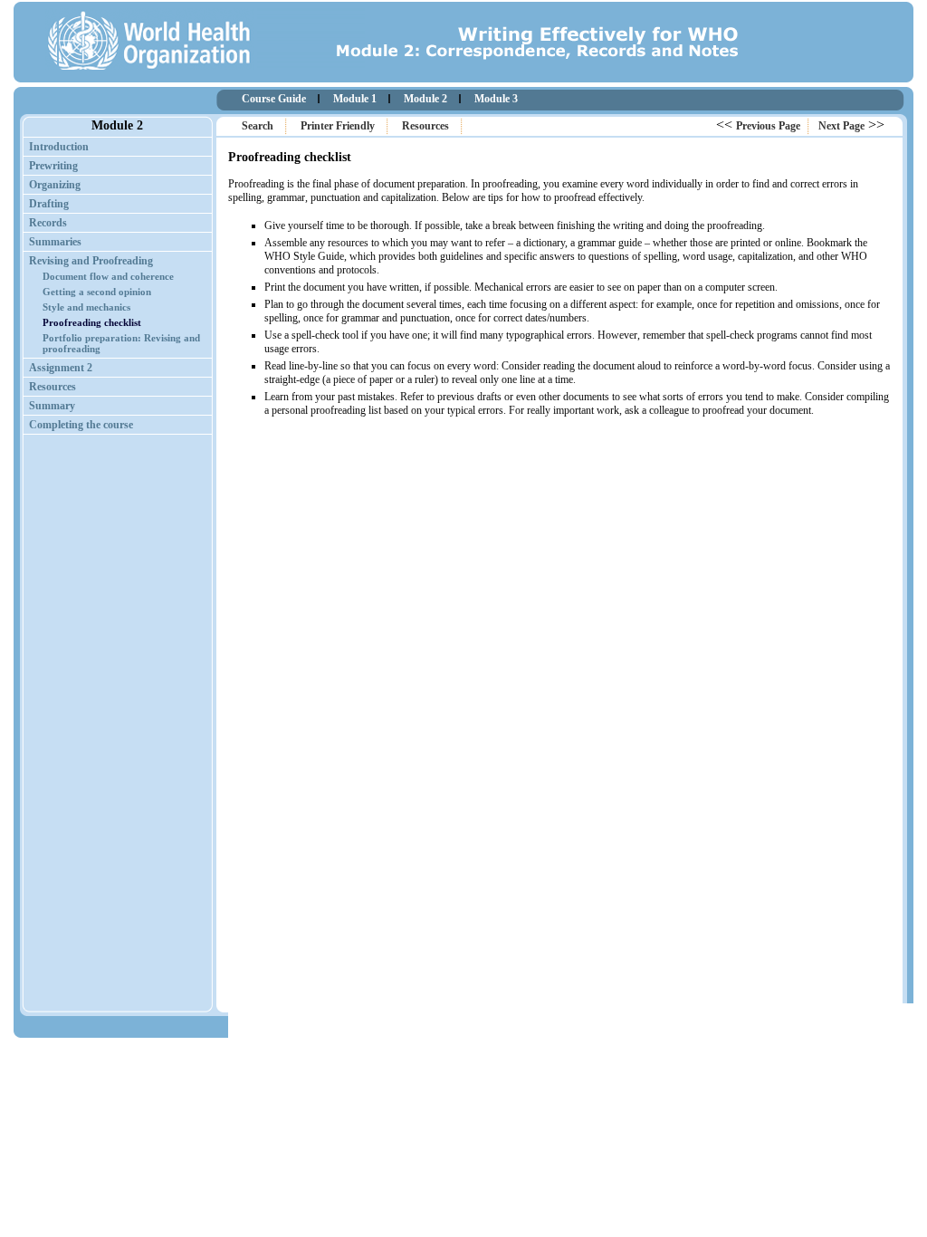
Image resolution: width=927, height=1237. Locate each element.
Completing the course (81, 424)
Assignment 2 (60, 367)
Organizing (55, 184)
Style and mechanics (86, 307)
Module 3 (496, 98)
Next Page (841, 126)
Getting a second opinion (97, 291)
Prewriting (53, 165)
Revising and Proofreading (91, 260)
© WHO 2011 (863, 1027)
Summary (52, 405)
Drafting (49, 203)
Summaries (55, 241)
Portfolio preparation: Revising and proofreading (121, 343)
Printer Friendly (338, 126)
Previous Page (768, 126)
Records (48, 222)
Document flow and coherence (108, 276)
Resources (425, 126)
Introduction (59, 146)
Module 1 (355, 98)
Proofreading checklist (92, 322)
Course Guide (274, 98)
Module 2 (425, 98)
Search (257, 126)
